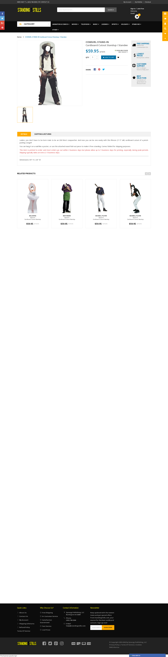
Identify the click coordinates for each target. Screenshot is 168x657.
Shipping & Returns (42, 134)
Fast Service (46, 626)
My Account (23, 620)
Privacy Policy (114, 645)
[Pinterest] (2, 27)
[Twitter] (2, 18)
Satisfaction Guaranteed (46, 621)
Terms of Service (23, 631)
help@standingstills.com (75, 626)
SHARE (88, 70)
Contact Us (23, 616)
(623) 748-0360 (32, 2)
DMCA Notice (114, 647)
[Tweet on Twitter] (104, 69)
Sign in (133, 9)
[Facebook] (2, 13)
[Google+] (2, 23)
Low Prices (45, 630)
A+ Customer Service (49, 616)
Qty (87, 57)
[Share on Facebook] (95, 69)
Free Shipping (47, 613)
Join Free (140, 9)
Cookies (139, 645)
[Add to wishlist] (118, 57)
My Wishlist (138, 2)
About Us (23, 613)
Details (24, 134)
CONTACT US (44, 2)
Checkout (148, 2)
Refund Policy (24, 627)
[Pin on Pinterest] (100, 69)
